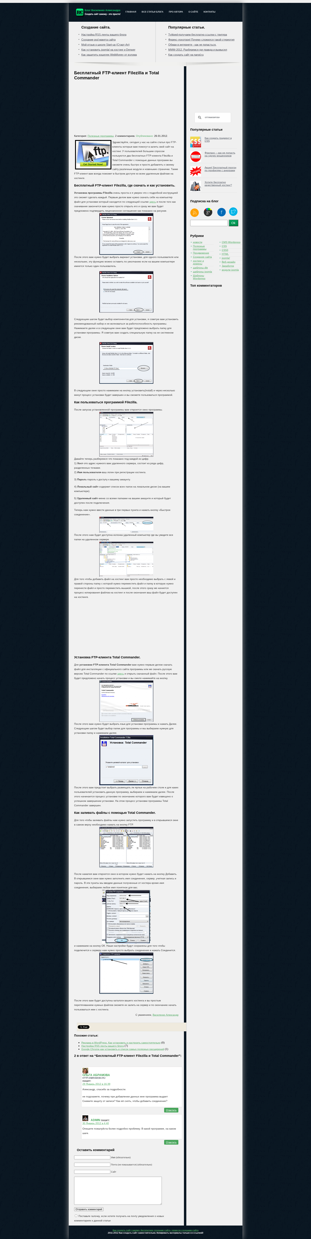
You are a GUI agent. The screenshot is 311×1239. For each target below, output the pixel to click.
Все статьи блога (152, 12)
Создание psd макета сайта (98, 39)
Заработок (228, 265)
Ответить (171, 1110)
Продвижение (201, 252)
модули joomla (230, 269)
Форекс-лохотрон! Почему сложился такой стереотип (201, 39)
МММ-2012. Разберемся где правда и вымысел (197, 49)
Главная (130, 12)
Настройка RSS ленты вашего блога (103, 34)
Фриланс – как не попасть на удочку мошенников (220, 154)
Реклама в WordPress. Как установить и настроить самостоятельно (121, 1042)
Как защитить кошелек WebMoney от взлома (109, 54)
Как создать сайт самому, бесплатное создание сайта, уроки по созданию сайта (156, 1230)
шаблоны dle (200, 267)
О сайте (193, 12)
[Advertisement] (128, 108)
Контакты (209, 12)
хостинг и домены (198, 262)
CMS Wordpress (231, 242)
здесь (152, 201)
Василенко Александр (166, 1014)
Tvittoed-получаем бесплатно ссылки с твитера (197, 34)
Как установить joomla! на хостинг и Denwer (108, 49)
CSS (224, 246)
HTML (225, 254)
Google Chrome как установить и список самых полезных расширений (122, 1049)
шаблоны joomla (202, 271)
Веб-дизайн (228, 261)
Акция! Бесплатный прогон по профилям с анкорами (220, 169)
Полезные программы (101, 135)
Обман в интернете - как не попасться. (192, 44)
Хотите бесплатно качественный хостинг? (218, 183)
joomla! (226, 257)
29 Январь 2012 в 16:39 (96, 1083)
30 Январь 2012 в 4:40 (95, 1123)
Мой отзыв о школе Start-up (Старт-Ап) (105, 44)
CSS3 (225, 250)
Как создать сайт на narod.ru (186, 54)
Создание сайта (202, 256)
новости (197, 242)
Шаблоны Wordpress (199, 277)
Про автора (176, 12)
